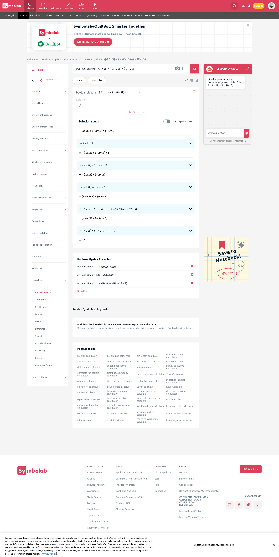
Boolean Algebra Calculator (57, 59)
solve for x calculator (88, 387)
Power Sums (38, 221)
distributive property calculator (117, 374)
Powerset (39, 358)
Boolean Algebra (43, 292)
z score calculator (86, 361)
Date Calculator (174, 387)
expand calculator (86, 413)
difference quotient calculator (176, 392)
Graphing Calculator (97, 521)
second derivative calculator (116, 367)
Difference (40, 329)
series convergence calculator (147, 420)
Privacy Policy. (48, 553)
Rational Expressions (42, 197)
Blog (157, 478)
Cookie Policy (186, 485)
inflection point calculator (179, 406)
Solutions (32, 59)
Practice (91, 503)
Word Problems (39, 377)
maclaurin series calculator (175, 356)
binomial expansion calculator (117, 392)
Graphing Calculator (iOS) (129, 497)
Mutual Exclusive (43, 343)
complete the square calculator (88, 374)
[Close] (273, 544)
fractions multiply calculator (146, 413)
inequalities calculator (148, 361)
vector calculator (145, 387)
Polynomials (38, 186)
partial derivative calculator (175, 367)
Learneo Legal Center (190, 511)
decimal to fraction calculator (146, 392)
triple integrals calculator (120, 381)
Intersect (39, 314)
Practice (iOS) (123, 503)
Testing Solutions (40, 138)
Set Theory (40, 307)
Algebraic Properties (42, 162)
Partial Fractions (39, 174)
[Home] (32, 475)
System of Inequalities (42, 127)
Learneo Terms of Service (192, 517)
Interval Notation (40, 233)
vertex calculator (86, 392)
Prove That (37, 268)
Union (38, 321)
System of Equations (42, 115)
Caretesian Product (44, 365)
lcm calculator (144, 367)
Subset (38, 336)
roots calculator (174, 399)
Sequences (37, 209)
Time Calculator (174, 374)
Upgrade (258, 6)
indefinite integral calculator (175, 381)
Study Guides (94, 497)
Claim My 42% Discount (93, 41)
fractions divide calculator (150, 406)
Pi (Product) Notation (42, 245)
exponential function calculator (88, 406)
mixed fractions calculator (150, 374)
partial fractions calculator (150, 381)
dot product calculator (118, 356)
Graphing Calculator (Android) (132, 478)
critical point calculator (119, 361)
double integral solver (118, 387)
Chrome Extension (125, 509)
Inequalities (37, 103)
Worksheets (93, 491)
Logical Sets (38, 280)
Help (157, 485)
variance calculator (117, 413)
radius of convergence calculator (149, 399)
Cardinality (40, 350)
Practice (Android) (125, 485)
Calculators (93, 515)
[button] (177, 71)
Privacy (183, 472)
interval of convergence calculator (119, 406)
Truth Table (40, 299)
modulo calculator (116, 420)
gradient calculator (87, 381)
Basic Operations (40, 150)
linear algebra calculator (179, 420)
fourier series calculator (178, 413)
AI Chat (91, 478)
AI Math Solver (94, 472)
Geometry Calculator (98, 527)
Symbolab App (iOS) (126, 491)
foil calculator (84, 420)
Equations (36, 91)
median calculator (86, 356)
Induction (36, 256)
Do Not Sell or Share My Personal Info (199, 491)
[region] (139, 545)
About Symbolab (163, 472)
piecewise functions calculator (117, 399)
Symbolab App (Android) (129, 472)
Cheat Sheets (94, 509)
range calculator (175, 361)
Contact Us (160, 491)
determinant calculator (89, 367)
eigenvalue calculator (88, 399)
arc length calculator (147, 356)
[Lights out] (249, 5)
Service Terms (186, 478)
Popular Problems (96, 485)
